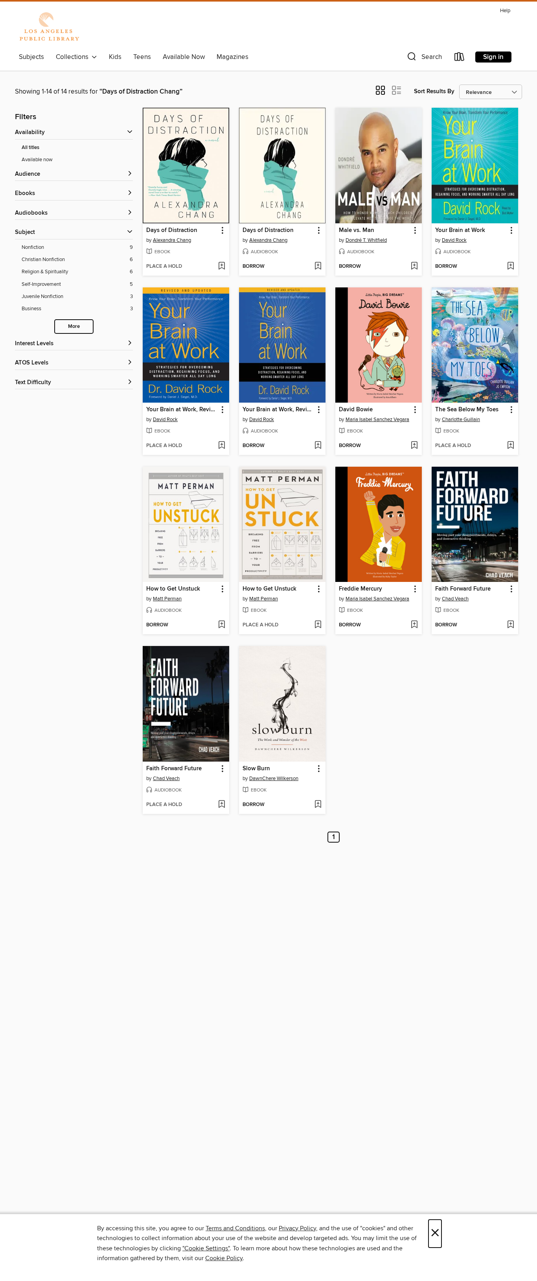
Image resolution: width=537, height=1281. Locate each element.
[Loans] (459, 58)
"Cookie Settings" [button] (206, 1248)
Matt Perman (167, 599)
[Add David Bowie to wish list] (414, 446)
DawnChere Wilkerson (273, 778)
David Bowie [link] (356, 409)
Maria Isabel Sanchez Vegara (377, 419)
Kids (115, 57)
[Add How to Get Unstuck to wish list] (221, 625)
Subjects (31, 57)
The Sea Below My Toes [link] (466, 409)
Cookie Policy (224, 1258)
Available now (37, 159)
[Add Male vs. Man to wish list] (414, 266)
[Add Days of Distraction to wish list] (221, 266)
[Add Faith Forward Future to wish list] (510, 625)
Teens (142, 57)
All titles (30, 147)
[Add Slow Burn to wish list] (318, 805)
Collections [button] (74, 57)
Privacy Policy (297, 1228)
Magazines (232, 57)
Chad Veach (455, 599)
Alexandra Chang (172, 240)
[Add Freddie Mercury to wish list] (414, 625)
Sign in (493, 57)
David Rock (454, 240)
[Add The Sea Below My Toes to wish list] (510, 446)
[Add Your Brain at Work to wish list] (510, 266)
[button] (424, 58)
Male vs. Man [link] (356, 230)
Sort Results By (434, 91)
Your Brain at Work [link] (460, 230)
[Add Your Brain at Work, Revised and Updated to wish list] (221, 446)
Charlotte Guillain (461, 419)
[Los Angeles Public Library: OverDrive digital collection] (49, 27)
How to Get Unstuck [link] (173, 589)
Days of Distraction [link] (171, 230)
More (74, 326)
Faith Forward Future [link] (463, 589)
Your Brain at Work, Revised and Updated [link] (182, 409)
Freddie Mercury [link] (360, 589)
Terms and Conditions (235, 1228)
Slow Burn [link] (256, 768)
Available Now (184, 57)
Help (505, 11)
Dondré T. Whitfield (366, 240)
